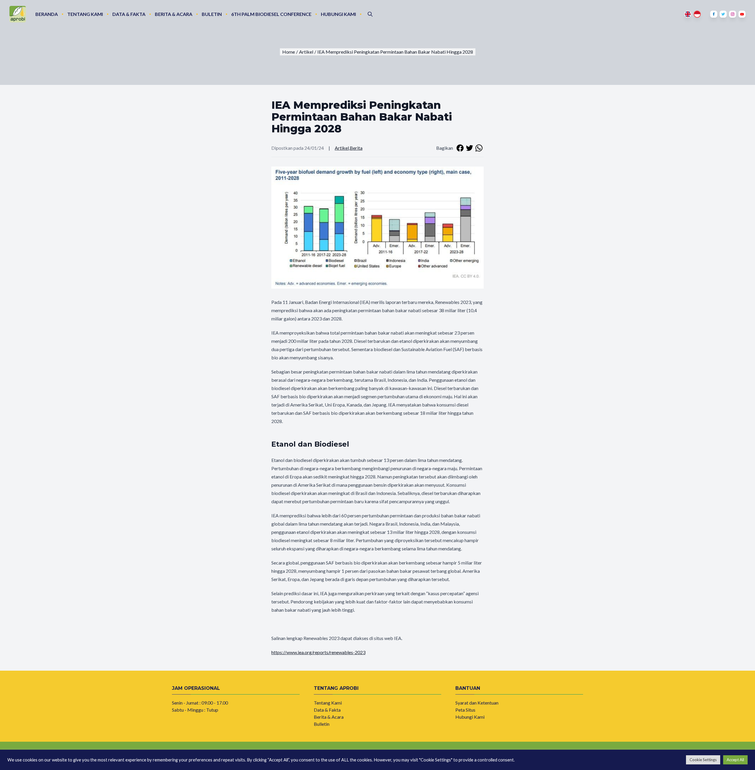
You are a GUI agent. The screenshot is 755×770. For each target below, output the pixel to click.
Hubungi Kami (338, 14)
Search (370, 14)
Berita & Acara (173, 14)
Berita (356, 148)
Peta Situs (465, 710)
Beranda (46, 14)
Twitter (723, 14)
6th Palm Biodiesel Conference (271, 14)
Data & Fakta (128, 14)
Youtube (742, 14)
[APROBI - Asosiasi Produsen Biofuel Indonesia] (17, 14)
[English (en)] (687, 14)
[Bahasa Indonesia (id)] (697, 14)
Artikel (342, 148)
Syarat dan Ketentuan (476, 702)
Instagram (732, 14)
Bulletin (321, 724)
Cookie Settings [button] (703, 759)
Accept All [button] (735, 759)
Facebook (713, 14)
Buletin (212, 14)
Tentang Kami (85, 14)
